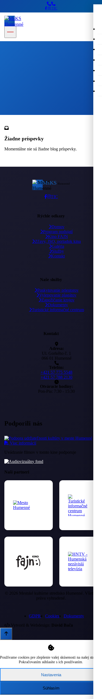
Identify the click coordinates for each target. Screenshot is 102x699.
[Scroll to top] (6, 634)
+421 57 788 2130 (56, 377)
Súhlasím (51, 688)
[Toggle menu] (10, 32)
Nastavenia (51, 674)
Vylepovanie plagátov (57, 295)
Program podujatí (58, 231)
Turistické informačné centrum (58, 309)
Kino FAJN (58, 236)
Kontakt (58, 256)
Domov (10, 111)
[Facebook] (46, 8)
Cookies (52, 616)
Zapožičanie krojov (58, 300)
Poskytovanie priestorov (58, 290)
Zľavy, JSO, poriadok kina (58, 241)
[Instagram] (50, 8)
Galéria (58, 246)
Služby (58, 251)
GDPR (35, 616)
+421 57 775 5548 (56, 372)
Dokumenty (58, 304)
